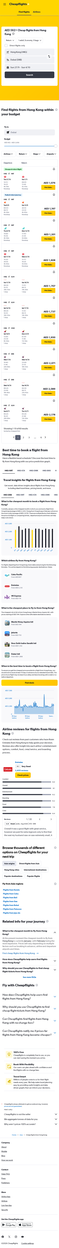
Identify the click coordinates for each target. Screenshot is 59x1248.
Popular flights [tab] (33, 876)
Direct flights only (17, 45)
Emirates (19, 762)
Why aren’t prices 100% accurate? (20, 1124)
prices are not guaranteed (13, 1106)
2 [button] (23, 437)
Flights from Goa (10, 901)
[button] (5, 4)
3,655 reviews (21, 770)
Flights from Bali (10, 897)
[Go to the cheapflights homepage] (19, 4)
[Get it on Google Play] (8, 1224)
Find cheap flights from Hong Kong (18, 953)
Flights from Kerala (11, 890)
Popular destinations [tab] (13, 876)
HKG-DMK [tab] (33, 470)
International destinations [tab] (35, 870)
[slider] (55, 146)
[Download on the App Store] (25, 1224)
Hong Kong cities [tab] (11, 870)
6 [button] (41, 437)
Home (14, 1135)
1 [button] (17, 437)
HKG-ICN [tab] (21, 470)
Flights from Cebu (11, 894)
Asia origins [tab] (9, 863)
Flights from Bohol (11, 905)
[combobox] (32, 132)
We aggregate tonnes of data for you (21, 1119)
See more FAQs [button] (29, 977)
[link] (23, 775)
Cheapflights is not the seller (17, 1114)
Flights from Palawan (12, 909)
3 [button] (29, 437)
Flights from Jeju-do (11, 913)
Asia (21, 1135)
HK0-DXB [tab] (8, 495)
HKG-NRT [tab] (9, 470)
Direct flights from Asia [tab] (29, 863)
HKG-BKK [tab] (47, 470)
